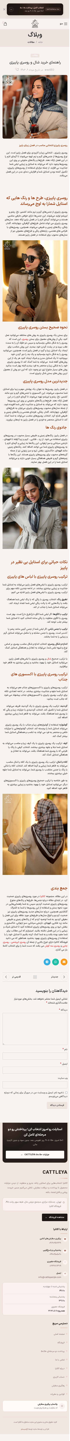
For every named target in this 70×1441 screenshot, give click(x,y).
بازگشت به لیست (35, 977)
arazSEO (49, 70)
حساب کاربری (59, 1377)
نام (65, 1049)
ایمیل (63, 1064)
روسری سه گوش (52, 946)
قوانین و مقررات (57, 1394)
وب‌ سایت (62, 1078)
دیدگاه (63, 1010)
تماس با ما (60, 1359)
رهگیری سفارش (58, 1385)
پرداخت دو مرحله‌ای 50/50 (53, 1351)
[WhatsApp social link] (55, 962)
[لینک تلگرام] (47, 962)
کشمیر (64, 633)
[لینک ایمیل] (64, 962)
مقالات (31, 42)
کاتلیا (42, 896)
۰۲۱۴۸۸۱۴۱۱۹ (55, 1265)
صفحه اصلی (59, 1334)
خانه (40, 42)
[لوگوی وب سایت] (35, 24)
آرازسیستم (24, 1429)
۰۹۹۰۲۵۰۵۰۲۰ (55, 1254)
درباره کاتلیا (60, 1368)
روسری (25, 339)
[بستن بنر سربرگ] (4, 9)
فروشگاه (61, 1342)
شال (49, 659)
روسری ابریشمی (18, 942)
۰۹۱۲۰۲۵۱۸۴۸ (55, 1242)
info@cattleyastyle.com (49, 1277)
